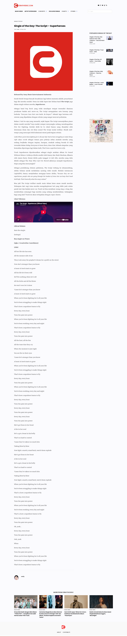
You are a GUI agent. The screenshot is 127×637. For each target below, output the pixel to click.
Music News (19, 11)
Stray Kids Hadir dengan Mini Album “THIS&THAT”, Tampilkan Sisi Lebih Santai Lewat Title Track (25, 613)
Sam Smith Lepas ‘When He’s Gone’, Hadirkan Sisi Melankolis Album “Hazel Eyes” (75, 613)
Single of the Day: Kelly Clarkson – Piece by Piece (96, 73)
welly (18, 29)
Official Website (19, 226)
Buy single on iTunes (22, 239)
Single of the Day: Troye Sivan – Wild (96, 51)
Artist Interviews (31, 11)
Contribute (66, 632)
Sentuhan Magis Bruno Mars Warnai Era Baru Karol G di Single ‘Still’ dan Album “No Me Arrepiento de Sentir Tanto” (50, 614)
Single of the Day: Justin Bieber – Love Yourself (97, 83)
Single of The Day (18, 21)
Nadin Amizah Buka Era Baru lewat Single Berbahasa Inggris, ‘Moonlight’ (100, 613)
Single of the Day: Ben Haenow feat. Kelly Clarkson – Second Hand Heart (97, 39)
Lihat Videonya (19, 199)
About (59, 632)
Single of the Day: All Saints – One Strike (95, 60)
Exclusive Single (54, 11)
